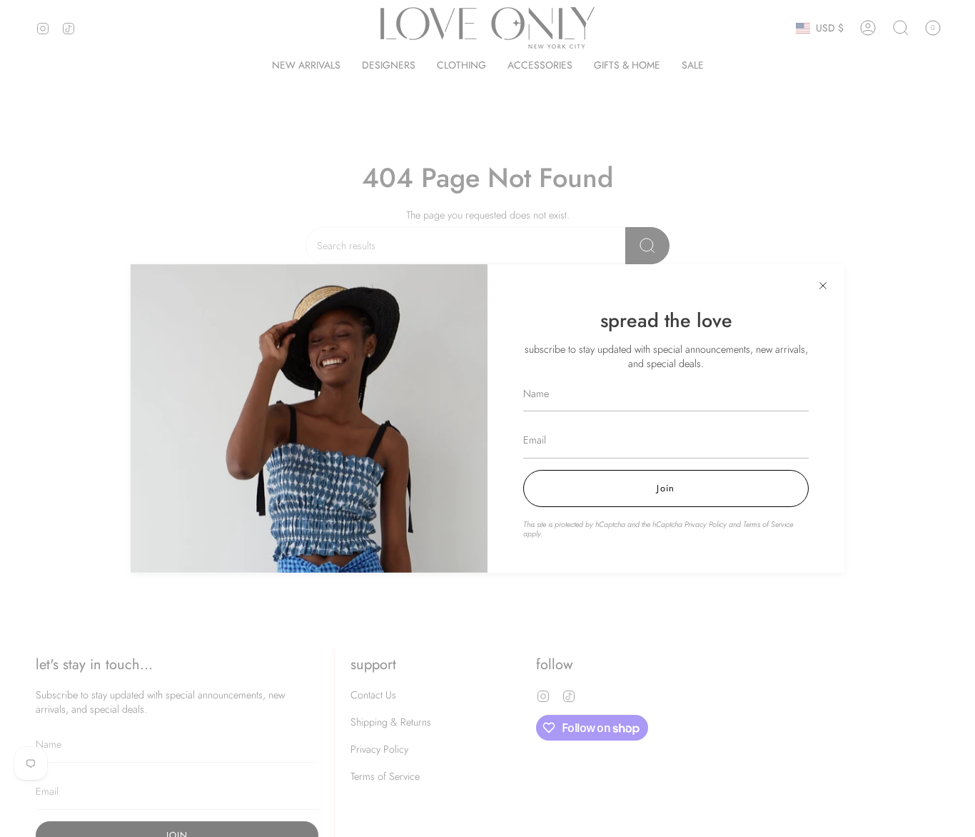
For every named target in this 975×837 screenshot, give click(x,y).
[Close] (823, 286)
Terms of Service (768, 524)
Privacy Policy (705, 524)
